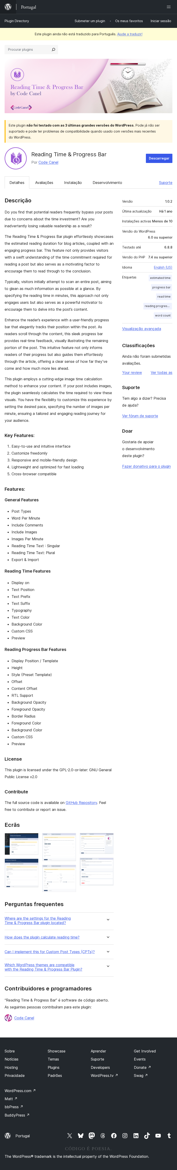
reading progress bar (158, 306)
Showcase (56, 1051)
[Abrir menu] (169, 7)
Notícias (11, 1059)
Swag (141, 1075)
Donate (142, 1067)
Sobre (10, 1051)
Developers (100, 1067)
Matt (11, 1098)
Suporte (165, 182)
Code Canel (48, 162)
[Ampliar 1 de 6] (32, 839)
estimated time (160, 278)
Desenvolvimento (107, 182)
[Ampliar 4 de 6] (70, 871)
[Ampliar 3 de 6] (70, 839)
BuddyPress (17, 1115)
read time (164, 296)
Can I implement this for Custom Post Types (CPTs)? (50, 952)
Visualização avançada (141, 328)
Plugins (53, 1067)
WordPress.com (20, 1090)
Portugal (22, 1136)
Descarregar (159, 158)
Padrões (55, 1075)
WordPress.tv (104, 1075)
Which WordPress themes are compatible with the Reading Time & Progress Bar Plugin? (43, 967)
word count (163, 315)
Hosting (11, 1067)
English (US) (163, 267)
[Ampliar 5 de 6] (107, 839)
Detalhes (16, 182)
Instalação (73, 182)
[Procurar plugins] (53, 49)
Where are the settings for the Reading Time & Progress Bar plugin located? (38, 920)
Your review (132, 372)
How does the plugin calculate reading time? (42, 937)
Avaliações (44, 182)
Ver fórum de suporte (140, 416)
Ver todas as (161, 372)
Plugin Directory (17, 21)
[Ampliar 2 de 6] (32, 865)
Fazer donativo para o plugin (146, 466)
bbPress (14, 1107)
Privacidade (15, 1075)
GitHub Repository (81, 802)
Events (140, 1059)
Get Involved (145, 1051)
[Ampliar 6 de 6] (107, 864)
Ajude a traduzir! (129, 34)
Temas (53, 1059)
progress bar (161, 287)
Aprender (98, 1051)
